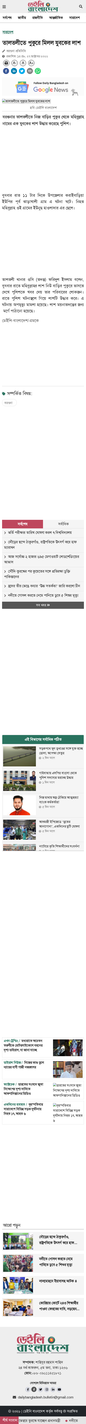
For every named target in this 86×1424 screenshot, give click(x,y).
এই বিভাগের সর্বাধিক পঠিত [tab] (43, 739)
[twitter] (21, 71)
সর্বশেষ (7, 17)
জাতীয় (22, 17)
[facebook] (6, 71)
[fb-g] (34, 1389)
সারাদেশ (74, 17)
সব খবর (41, 605)
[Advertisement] (43, 459)
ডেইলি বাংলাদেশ (34, 1411)
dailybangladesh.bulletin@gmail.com (45, 1397)
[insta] (46, 1389)
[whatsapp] (37, 71)
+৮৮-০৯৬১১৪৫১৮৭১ (46, 1373)
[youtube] (59, 1389)
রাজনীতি (37, 17)
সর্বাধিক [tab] (63, 524)
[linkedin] (14, 71)
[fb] (27, 1389)
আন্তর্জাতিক (56, 17)
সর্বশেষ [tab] (22, 524)
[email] (29, 71)
